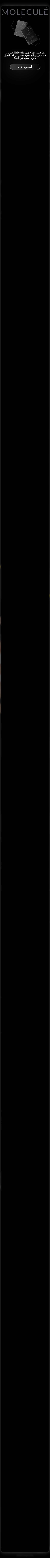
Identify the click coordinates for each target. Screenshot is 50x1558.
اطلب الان (25, 66)
